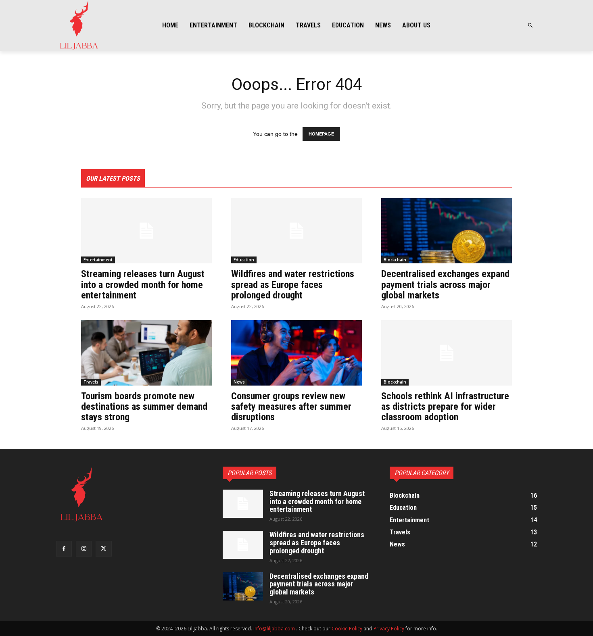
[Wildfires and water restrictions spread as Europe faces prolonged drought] (296, 230)
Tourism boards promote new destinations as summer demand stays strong (144, 406)
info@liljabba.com (274, 628)
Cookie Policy (347, 628)
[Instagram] (84, 549)
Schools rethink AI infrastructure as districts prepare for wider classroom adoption (445, 406)
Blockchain (395, 260)
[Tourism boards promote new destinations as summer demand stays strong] (146, 353)
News (239, 382)
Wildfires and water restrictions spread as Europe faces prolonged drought (292, 284)
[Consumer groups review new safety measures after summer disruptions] (296, 353)
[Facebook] (64, 549)
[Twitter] (103, 549)
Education (244, 260)
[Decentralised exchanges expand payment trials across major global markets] (446, 230)
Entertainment (98, 260)
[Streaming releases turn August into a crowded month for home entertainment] (146, 230)
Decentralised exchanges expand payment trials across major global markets (445, 284)
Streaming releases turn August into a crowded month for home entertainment (143, 284)
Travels (91, 382)
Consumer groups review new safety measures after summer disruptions (291, 406)
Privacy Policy (389, 628)
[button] (530, 25)
